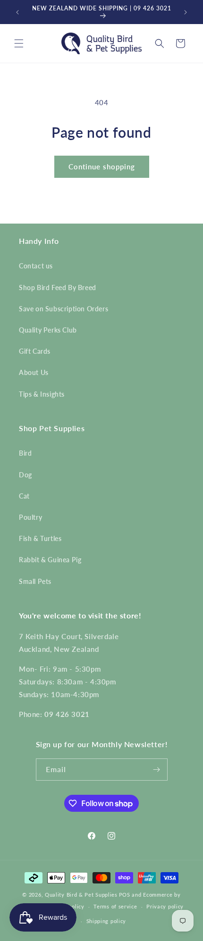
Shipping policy (106, 921)
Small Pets (35, 581)
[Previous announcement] (17, 12)
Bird (25, 453)
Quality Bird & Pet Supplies (81, 894)
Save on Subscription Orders (63, 309)
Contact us (36, 266)
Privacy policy (165, 906)
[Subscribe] (156, 769)
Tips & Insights (42, 394)
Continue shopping (101, 166)
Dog (25, 475)
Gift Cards (35, 351)
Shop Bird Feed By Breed (57, 287)
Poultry (30, 517)
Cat (24, 496)
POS (124, 894)
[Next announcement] (185, 12)
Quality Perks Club (48, 330)
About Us (34, 372)
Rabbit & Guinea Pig (50, 560)
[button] (18, 43)
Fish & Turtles (40, 538)
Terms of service (115, 906)
